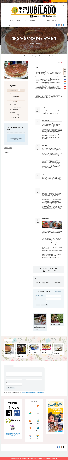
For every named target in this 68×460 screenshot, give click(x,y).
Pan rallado (17, 117)
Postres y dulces (9, 25)
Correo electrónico (29, 378)
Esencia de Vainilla (17, 107)
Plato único (38, 430)
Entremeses (38, 416)
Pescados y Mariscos (30, 430)
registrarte (12, 138)
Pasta (38, 423)
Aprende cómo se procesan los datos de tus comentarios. (33, 392)
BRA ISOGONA (12, 433)
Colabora (42, 21)
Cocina (24, 21)
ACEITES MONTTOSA (14, 434)
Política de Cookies (8, 147)
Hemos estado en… (33, 21)
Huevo (15, 99)
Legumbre (30, 423)
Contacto (54, 21)
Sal (18, 114)
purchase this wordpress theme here (51, 458)
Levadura (14, 112)
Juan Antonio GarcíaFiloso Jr (51, 270)
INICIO (11, 21)
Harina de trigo (15, 109)
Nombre (7, 378)
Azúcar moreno (15, 96)
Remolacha (14, 104)
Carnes (38, 408)
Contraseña (40, 299)
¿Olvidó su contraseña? (58, 291)
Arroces (30, 408)
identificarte (17, 136)
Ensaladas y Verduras (30, 416)
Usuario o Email (40, 295)
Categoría (18, 21)
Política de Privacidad (8, 150)
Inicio (5, 25)
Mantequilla (14, 93)
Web (6, 382)
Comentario (45, 268)
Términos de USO (7, 152)
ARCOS (7, 433)
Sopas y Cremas (37, 438)
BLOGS (48, 21)
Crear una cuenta (44, 304)
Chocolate (14, 101)
